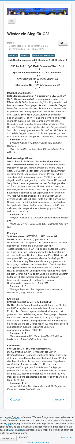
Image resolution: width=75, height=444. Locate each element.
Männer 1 (13, 55)
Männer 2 (25, 55)
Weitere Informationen (38, 442)
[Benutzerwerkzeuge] (63, 43)
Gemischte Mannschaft (43, 55)
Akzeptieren (8, 438)
